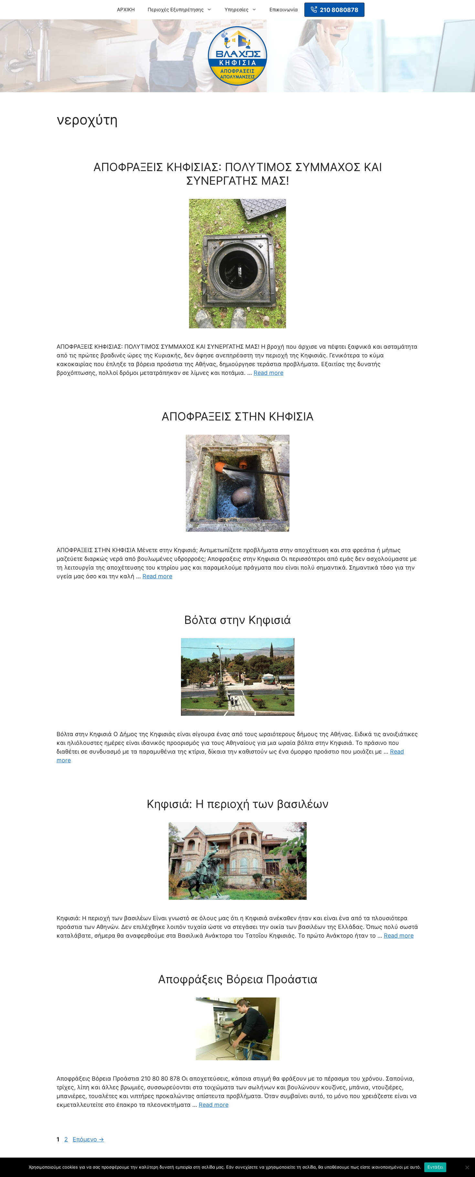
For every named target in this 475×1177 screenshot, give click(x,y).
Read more (268, 372)
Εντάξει (435, 1167)
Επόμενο (88, 1139)
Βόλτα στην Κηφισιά (237, 620)
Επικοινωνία (283, 9)
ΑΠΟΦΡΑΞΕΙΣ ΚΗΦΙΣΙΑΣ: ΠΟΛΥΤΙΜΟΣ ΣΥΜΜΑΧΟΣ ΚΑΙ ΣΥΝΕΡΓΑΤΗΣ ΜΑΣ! (237, 173)
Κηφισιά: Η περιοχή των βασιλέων (238, 804)
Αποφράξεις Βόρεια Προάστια (237, 979)
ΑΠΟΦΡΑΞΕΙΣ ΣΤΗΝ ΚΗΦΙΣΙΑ (238, 416)
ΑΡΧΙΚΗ (126, 9)
